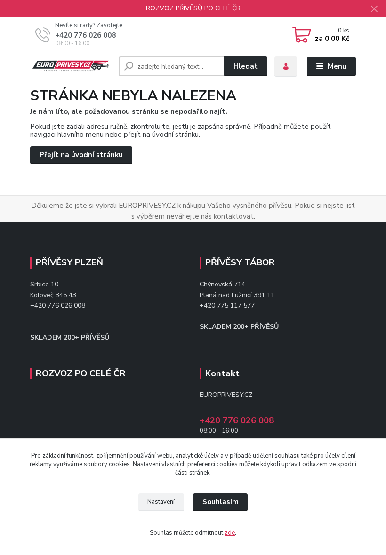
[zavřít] (374, 9)
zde (230, 533)
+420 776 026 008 (85, 35)
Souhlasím (220, 502)
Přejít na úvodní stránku (81, 154)
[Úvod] (71, 66)
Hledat (245, 66)
